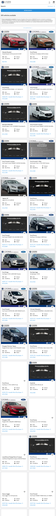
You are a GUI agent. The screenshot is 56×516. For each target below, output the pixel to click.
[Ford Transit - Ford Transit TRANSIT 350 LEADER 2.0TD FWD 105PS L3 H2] (42, 75)
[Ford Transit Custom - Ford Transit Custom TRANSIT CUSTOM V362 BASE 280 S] (42, 112)
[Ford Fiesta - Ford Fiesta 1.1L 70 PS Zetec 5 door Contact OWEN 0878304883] (42, 334)
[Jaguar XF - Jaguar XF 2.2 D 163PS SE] (14, 186)
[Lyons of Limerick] (6, 2)
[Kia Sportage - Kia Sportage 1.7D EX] (42, 260)
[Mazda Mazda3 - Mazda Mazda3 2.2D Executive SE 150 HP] (14, 40)
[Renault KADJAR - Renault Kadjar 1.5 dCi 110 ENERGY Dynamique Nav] (14, 112)
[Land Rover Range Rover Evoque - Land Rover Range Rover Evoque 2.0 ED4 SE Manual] (14, 445)
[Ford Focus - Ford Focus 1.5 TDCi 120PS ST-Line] (14, 371)
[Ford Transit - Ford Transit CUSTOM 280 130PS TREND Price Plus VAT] (14, 297)
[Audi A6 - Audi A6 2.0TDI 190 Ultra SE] (42, 371)
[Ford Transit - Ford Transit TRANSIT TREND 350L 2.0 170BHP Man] (42, 482)
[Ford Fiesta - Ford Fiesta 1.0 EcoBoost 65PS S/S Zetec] (42, 40)
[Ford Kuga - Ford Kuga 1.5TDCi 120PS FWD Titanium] (14, 260)
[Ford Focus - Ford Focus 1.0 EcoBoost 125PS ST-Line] (42, 445)
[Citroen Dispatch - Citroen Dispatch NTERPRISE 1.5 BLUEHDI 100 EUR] (42, 297)
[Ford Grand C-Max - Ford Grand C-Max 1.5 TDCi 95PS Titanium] (42, 149)
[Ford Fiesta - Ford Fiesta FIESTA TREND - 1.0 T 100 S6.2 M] (14, 75)
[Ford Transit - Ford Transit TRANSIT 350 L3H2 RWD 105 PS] (14, 223)
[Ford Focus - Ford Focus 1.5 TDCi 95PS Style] (42, 186)
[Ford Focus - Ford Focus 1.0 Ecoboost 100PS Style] (42, 223)
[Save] (24, 50)
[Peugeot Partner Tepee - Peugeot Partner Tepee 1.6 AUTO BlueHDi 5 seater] (14, 334)
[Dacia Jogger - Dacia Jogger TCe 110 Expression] (14, 482)
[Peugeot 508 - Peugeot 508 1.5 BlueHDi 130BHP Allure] (14, 408)
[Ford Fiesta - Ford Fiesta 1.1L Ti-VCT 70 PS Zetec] (42, 408)
